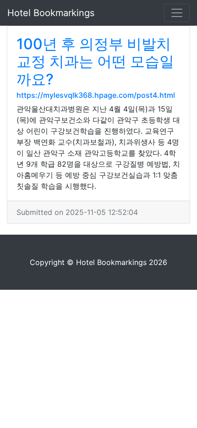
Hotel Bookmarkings (50, 12)
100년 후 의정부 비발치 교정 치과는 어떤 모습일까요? (95, 61)
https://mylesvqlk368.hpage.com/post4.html (95, 95)
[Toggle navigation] (177, 13)
